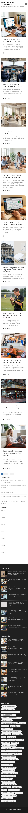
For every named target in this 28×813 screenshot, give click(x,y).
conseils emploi (7, 728)
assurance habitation (9, 706)
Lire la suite (7, 53)
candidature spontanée (11, 717)
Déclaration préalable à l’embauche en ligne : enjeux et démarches (17, 595)
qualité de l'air (7, 778)
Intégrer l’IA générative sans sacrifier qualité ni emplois (12, 176)
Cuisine (3, 514)
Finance (3, 528)
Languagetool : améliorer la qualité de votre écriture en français (17, 580)
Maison (3, 535)
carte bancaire (7, 720)
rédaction (6, 787)
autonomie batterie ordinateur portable (10, 712)
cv (4, 737)
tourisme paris (19, 792)
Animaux (3, 510)
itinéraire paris (18, 753)
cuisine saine (17, 734)
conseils (5, 726)
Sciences (3, 545)
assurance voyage (8, 709)
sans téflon (16, 787)
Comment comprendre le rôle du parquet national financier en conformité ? (13, 270)
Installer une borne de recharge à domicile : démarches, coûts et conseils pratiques (17, 573)
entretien (15, 742)
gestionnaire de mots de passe (12, 751)
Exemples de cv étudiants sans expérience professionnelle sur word (16, 603)
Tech (2, 552)
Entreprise (4, 521)
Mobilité (3, 538)
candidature (9, 715)
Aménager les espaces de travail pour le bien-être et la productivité (13, 132)
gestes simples (18, 748)
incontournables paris (7, 753)
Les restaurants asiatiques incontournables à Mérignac (12, 407)
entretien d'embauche (9, 745)
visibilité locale (7, 798)
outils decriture (7, 765)
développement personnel (13, 740)
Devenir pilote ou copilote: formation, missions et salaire (12, 86)
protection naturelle (9, 776)
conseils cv (15, 726)
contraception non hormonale (11, 731)
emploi (6, 743)
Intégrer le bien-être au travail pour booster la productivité (12, 361)
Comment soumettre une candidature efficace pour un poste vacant (17, 612)
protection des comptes (10, 773)
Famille (3, 524)
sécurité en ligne (7, 792)
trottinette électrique (9, 795)
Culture (3, 517)
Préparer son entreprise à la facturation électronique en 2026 (13, 40)
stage (4, 790)
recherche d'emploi (8, 781)
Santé (2, 542)
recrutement (9, 784)
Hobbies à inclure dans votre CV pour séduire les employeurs (16, 618)
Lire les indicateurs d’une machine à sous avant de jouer (12, 223)
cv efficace (11, 737)
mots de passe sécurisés (10, 759)
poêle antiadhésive (8, 770)
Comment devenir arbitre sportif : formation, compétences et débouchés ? (13, 315)
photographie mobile (9, 767)
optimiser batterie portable (8, 762)
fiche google (6, 748)
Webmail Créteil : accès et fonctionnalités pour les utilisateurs (17, 626)
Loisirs (2, 531)
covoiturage (6, 734)
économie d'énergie (8, 801)
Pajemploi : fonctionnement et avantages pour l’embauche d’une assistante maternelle (17, 588)
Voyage (3, 556)
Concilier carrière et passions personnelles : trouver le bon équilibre (12, 453)
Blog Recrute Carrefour (8, 3)
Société (3, 549)
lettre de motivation (9, 756)
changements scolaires (9, 723)
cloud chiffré (22, 723)
